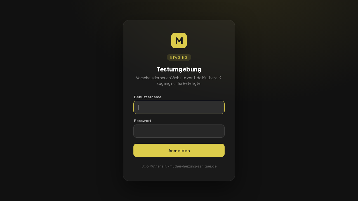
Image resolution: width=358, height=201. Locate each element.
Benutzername (148, 97)
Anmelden (179, 150)
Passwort (142, 120)
